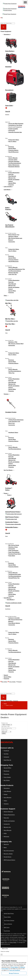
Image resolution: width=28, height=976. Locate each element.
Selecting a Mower (13, 236)
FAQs (5, 833)
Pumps (6, 493)
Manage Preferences (14, 973)
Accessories (11, 130)
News (5, 847)
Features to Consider (14, 617)
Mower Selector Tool (13, 234)
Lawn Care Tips (12, 274)
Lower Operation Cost (14, 421)
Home (5, 703)
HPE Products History (9, 860)
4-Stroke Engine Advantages (15, 419)
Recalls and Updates (13, 179)
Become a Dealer (8, 853)
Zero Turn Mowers (8, 470)
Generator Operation (13, 161)
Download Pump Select (14, 553)
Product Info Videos (13, 139)
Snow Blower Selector (14, 623)
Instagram (6, 757)
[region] (14, 966)
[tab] (15, 189)
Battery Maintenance (13, 164)
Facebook (6, 750)
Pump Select (11, 555)
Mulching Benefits (13, 272)
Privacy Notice (7, 917)
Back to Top (5, 948)
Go (3, 27)
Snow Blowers (7, 597)
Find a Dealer (7, 777)
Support (10, 181)
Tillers (5, 295)
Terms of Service (8, 924)
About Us (6, 844)
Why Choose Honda (13, 545)
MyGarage (6, 836)
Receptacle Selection (14, 166)
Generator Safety (12, 159)
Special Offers (12, 148)
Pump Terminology (13, 550)
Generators (7, 34)
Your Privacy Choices (9, 920)
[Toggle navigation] (25, 2)
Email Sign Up (7, 760)
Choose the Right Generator (15, 123)
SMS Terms (6, 927)
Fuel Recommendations (14, 163)
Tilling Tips (11, 372)
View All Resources (13, 152)
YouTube (6, 753)
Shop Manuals (12, 176)
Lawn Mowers (7, 189)
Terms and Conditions (14, 970)
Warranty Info (11, 177)
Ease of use (11, 423)
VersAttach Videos (13, 432)
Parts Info (11, 174)
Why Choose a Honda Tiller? (16, 343)
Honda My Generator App (15, 132)
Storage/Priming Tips (14, 577)
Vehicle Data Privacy (9, 913)
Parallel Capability (13, 128)
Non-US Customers (9, 850)
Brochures (11, 146)
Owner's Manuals (13, 158)
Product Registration (13, 172)
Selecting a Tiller (12, 342)
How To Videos (12, 141)
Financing (11, 184)
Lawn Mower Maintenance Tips (16, 269)
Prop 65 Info (7, 930)
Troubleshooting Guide (14, 574)
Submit (3, 733)
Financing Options (13, 150)
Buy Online (7, 780)
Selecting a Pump (13, 547)
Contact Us (7, 824)
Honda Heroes (7, 856)
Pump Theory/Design (14, 552)
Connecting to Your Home (15, 125)
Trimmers (6, 394)
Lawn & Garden (8, 186)
